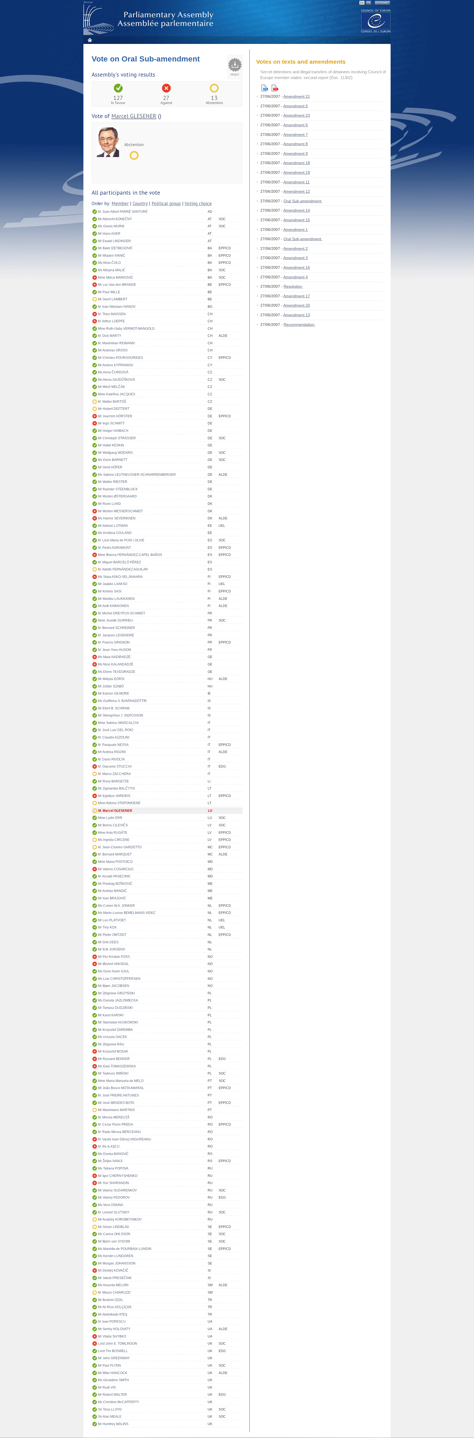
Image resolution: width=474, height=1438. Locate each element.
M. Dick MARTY (109, 336)
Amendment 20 (296, 305)
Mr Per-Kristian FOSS (114, 957)
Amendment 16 (296, 267)
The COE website (376, 20)
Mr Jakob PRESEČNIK (115, 1278)
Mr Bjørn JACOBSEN (113, 986)
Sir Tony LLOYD (110, 1409)
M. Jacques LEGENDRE (116, 635)
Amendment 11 (296, 182)
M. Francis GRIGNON (114, 642)
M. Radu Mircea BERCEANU (119, 1132)
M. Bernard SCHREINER (116, 628)
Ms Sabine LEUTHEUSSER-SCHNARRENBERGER (137, 475)
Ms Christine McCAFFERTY (118, 1402)
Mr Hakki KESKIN (111, 445)
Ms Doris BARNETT (112, 460)
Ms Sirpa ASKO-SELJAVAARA (120, 577)
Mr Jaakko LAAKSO (112, 584)
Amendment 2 (295, 248)
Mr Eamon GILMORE (113, 693)
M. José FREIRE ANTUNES (118, 1095)
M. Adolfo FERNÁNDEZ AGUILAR (123, 569)
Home (89, 40)
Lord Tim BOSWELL (113, 1351)
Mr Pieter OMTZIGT (112, 935)
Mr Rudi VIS (107, 1387)
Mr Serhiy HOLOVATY (114, 1329)
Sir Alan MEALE (110, 1417)
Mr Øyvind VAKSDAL (113, 964)
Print (234, 74)
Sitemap (88, 2)
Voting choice (198, 203)
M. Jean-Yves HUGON (114, 650)
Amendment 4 (295, 277)
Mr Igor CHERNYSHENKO (117, 1176)
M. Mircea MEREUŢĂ (113, 1117)
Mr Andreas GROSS (113, 350)
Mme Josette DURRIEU (115, 620)
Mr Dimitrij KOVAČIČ (113, 1270)
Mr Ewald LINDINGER (114, 241)
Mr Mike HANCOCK (112, 1373)
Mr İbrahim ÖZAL (110, 1300)
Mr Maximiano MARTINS (116, 1110)
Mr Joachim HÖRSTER (115, 416)
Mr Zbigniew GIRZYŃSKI (116, 993)
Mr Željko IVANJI (110, 1161)
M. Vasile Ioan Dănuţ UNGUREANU (124, 1139)
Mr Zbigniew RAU (111, 1044)
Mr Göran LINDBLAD (113, 1227)
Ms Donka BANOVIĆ (113, 1154)
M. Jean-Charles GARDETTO (120, 847)
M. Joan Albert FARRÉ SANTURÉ (123, 212)
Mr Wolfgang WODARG (115, 453)
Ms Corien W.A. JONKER (116, 906)
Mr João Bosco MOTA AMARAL (121, 1088)
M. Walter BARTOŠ (112, 402)
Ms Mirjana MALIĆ (111, 270)
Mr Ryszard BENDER (114, 1059)
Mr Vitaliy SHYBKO (112, 1336)
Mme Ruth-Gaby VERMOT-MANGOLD (126, 329)
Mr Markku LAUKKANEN (116, 599)
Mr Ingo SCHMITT (111, 423)
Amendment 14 (296, 210)
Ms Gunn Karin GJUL (113, 971)
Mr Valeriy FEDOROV (114, 1197)
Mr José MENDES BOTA (116, 1103)
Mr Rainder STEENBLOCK (118, 489)
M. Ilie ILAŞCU (109, 1146)
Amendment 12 (296, 191)
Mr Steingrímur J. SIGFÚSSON (120, 715)
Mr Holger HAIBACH (113, 431)
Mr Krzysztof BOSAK (113, 1051)
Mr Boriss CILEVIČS (113, 825)
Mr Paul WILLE (109, 292)
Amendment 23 (296, 115)
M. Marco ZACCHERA (114, 774)
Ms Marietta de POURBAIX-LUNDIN (124, 1249)
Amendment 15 (296, 220)
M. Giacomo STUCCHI (114, 766)
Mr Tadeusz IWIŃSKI (113, 1073)
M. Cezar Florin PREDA (115, 1124)
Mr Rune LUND (109, 504)
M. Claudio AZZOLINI (113, 737)
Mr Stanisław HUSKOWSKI (118, 1022)
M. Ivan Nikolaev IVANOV (117, 307)
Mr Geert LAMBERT (112, 299)
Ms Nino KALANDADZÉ (115, 664)
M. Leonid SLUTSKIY (113, 1212)
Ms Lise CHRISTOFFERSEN (119, 979)
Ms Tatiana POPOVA (113, 1168)
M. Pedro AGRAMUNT (114, 548)
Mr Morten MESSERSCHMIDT (120, 511)
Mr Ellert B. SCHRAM (113, 708)
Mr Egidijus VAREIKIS (114, 796)
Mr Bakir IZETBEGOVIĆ (115, 248)
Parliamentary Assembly (149, 19)
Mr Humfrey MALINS (113, 1424)
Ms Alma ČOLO (109, 263)
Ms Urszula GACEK (112, 1037)
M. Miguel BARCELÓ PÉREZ (119, 562)
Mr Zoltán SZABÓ (111, 686)
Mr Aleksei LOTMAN (113, 526)
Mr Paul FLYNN (109, 1365)
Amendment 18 (296, 163)
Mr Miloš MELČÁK (111, 387)
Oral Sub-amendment (303, 201)
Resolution (293, 286)
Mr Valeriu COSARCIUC (116, 869)
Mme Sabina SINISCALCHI (118, 723)
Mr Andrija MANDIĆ (112, 891)
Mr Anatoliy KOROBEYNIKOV (120, 1219)
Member (120, 203)
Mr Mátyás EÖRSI (111, 679)
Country (140, 203)
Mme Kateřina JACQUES (116, 394)
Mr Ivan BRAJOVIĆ (112, 898)
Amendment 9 (295, 153)
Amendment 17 (296, 296)
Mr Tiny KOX (107, 927)
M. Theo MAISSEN (112, 314)
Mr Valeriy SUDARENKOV (117, 1190)
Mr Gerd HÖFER (110, 467)
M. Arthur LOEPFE (111, 321)
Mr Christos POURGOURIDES (120, 358)
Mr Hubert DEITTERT (113, 409)
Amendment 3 (295, 258)
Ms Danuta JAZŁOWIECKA (118, 1000)
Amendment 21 (296, 96)
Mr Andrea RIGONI (112, 752)
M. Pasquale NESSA (113, 745)
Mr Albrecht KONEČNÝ (115, 219)
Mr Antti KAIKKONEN (113, 606)
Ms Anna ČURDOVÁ (113, 372)
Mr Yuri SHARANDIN (113, 1183)
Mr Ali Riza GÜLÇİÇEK (115, 1307)
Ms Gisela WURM (111, 226)
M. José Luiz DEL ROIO (115, 730)
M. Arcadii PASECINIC (114, 876)
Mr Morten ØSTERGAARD (117, 496)
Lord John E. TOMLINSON (117, 1343)
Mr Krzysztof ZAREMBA (115, 1030)
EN (362, 2)
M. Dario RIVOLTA (111, 759)
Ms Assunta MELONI (113, 1285)
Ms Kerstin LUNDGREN (115, 1256)
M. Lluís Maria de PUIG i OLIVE (121, 540)
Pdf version (275, 88)
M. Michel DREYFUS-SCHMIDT (121, 613)
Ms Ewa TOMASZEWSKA (117, 1066)
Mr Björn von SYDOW (114, 1241)
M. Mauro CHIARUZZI (114, 1292)
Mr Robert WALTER (112, 1395)
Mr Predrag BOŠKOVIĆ (115, 884)
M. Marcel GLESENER (115, 811)
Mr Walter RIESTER (112, 482)
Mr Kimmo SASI (109, 591)
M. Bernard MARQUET (115, 854)
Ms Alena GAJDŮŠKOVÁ (116, 380)
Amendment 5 (295, 106)
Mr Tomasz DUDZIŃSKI (115, 1008)
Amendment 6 (295, 125)
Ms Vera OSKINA (110, 1205)
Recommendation (299, 324)
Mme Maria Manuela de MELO (120, 1081)
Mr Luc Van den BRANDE (117, 285)
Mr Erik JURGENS (111, 949)
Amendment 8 (295, 144)
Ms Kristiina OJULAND (115, 533)
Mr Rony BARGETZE (113, 781)
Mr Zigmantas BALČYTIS (116, 788)
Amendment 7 (295, 134)
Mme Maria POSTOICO (115, 862)
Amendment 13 (296, 315)
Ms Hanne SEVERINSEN (117, 518)
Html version (264, 88)
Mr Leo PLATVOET (112, 920)
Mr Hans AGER (109, 234)
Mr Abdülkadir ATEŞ (112, 1314)
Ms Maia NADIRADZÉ (114, 657)
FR (368, 2)
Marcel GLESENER (133, 116)
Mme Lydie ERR (110, 818)
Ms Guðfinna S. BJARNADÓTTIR (122, 701)
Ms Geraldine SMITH (113, 1380)
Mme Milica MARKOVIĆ (115, 277)
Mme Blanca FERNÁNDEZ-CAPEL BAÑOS (130, 555)
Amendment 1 (295, 229)
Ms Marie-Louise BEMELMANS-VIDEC (127, 913)
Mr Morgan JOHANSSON (117, 1263)
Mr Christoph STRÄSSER (117, 438)
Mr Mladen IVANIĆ (111, 256)
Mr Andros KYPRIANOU (115, 365)
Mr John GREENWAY (114, 1358)
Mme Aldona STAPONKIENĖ (119, 803)
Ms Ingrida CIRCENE (113, 840)
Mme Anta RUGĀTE (112, 833)
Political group (166, 203)
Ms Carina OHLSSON (114, 1234)
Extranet (382, 2)
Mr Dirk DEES (108, 942)
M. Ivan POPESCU (112, 1322)
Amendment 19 (296, 172)
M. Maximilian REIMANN (116, 343)
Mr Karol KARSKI (110, 1015)
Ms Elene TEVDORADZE (116, 672)
